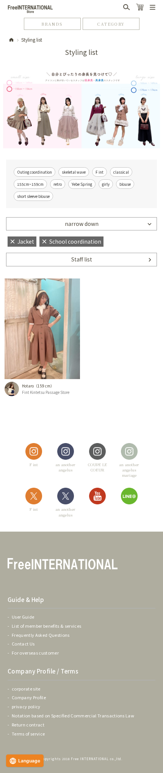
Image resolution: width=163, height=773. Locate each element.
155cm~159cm (30, 184)
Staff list (81, 259)
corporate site (26, 689)
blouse (125, 184)
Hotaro (28, 386)
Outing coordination (34, 172)
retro (57, 184)
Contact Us (23, 644)
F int (99, 172)
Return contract (28, 725)
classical (121, 172)
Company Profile (29, 697)
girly (106, 184)
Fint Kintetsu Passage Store (45, 392)
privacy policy (26, 706)
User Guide (23, 617)
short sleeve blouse (33, 196)
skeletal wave (74, 172)
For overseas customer (35, 653)
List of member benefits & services (46, 626)
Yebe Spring (82, 184)
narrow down (82, 223)
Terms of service (28, 734)
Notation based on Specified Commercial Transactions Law (73, 715)
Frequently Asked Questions (41, 635)
